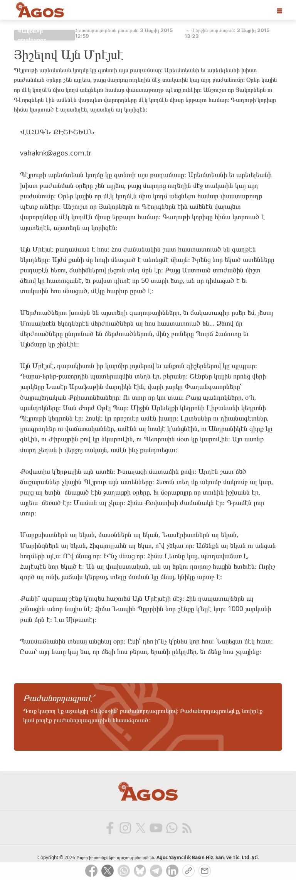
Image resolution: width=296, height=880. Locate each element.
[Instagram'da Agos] (125, 827)
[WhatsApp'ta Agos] (171, 827)
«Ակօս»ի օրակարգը (32, 35)
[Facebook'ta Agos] (109, 827)
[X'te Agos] (140, 827)
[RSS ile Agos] (186, 827)
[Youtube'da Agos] (155, 827)
